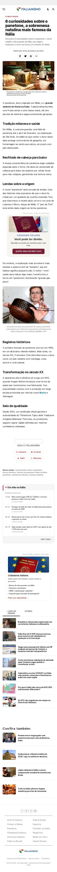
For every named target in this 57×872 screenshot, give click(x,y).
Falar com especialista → (18, 598)
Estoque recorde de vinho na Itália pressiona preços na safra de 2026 (32, 508)
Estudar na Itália (41, 828)
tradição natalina (36, 475)
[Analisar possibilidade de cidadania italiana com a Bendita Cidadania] (28, 223)
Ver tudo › (46, 539)
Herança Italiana (16, 837)
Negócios (38, 832)
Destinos (12, 828)
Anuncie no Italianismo (17, 858)
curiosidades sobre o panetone (28, 470)
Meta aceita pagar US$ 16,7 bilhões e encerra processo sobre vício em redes (29, 498)
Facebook (37, 452)
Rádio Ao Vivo (40, 837)
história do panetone (25, 472)
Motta (42, 392)
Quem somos (33, 858)
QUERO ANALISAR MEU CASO (28, 251)
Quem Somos (40, 841)
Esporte (37, 824)
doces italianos (9, 472)
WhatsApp (37, 458)
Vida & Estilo (39, 820)
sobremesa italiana (20, 475)
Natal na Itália (41, 472)
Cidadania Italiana (16, 832)
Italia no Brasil (14, 841)
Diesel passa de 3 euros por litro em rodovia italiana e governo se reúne (31, 518)
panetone (7, 475)
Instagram (22, 452)
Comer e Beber (15, 824)
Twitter (22, 458)
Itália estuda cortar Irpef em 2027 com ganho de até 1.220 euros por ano (31, 528)
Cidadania (45, 858)
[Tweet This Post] (25, 56)
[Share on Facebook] (20, 56)
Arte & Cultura (14, 820)
